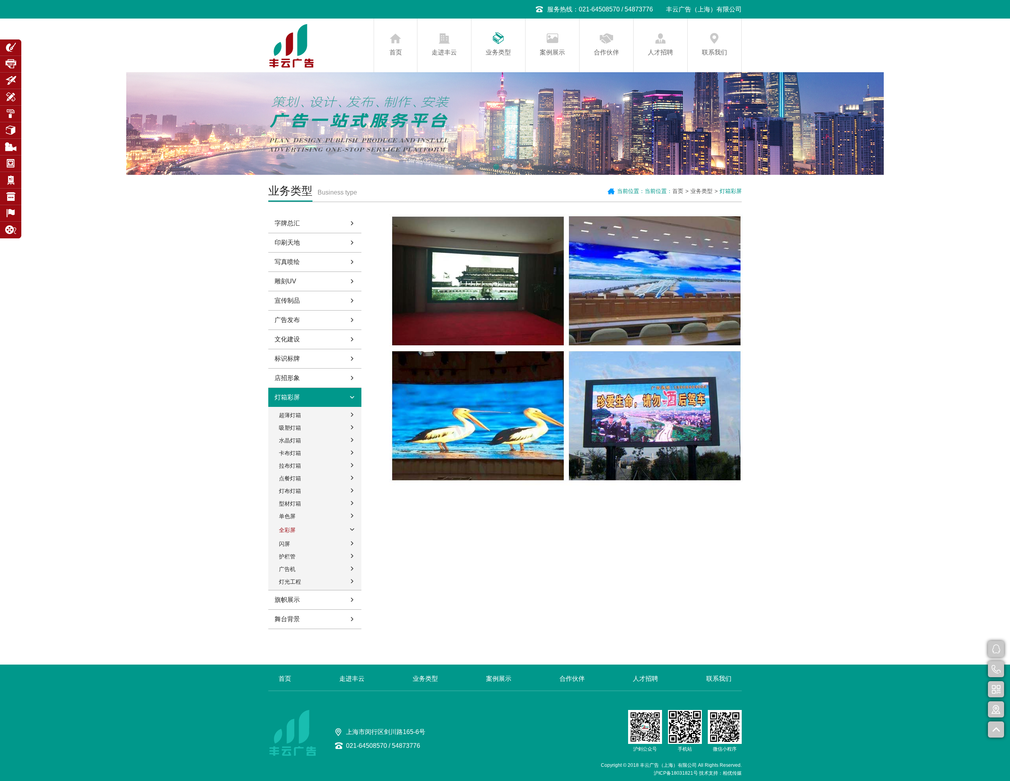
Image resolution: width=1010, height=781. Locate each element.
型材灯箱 (290, 503)
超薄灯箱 (290, 415)
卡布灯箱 (290, 453)
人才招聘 (660, 52)
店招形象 (287, 378)
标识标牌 (287, 358)
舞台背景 (287, 619)
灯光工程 (290, 582)
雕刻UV (285, 281)
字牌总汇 (287, 223)
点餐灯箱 (290, 478)
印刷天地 (287, 242)
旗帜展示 (287, 599)
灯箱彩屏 (287, 397)
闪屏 (284, 544)
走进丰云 (444, 52)
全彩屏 (287, 530)
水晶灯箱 (290, 440)
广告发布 (287, 320)
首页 (395, 52)
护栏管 (287, 556)
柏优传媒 (732, 773)
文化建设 (287, 339)
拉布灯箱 (290, 466)
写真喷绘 (287, 261)
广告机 (287, 569)
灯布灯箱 (290, 491)
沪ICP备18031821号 (676, 773)
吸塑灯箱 (290, 428)
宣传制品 (287, 300)
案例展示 (552, 52)
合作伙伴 (606, 52)
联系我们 (714, 52)
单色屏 (287, 516)
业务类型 (498, 52)
